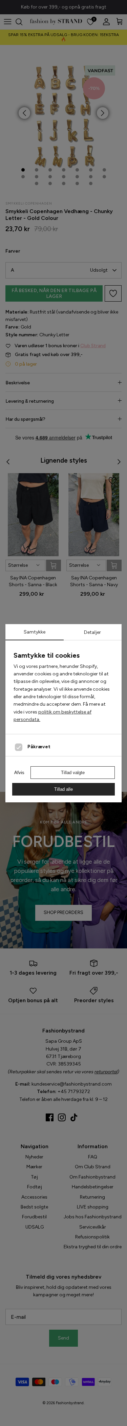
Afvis (19, 772)
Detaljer (92, 632)
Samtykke (34, 632)
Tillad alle (63, 789)
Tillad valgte (73, 772)
